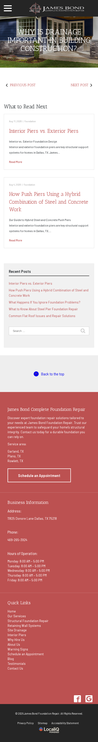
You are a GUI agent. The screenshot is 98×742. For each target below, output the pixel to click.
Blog (11, 659)
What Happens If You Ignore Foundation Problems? (44, 302)
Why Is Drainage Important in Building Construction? (49, 40)
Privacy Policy (25, 723)
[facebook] (77, 698)
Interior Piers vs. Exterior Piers (43, 131)
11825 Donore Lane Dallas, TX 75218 (32, 518)
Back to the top (52, 373)
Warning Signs (18, 649)
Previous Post (22, 85)
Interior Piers (17, 635)
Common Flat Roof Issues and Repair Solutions (42, 316)
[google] (88, 698)
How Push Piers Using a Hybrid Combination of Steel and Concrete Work (48, 201)
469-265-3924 (17, 540)
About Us (14, 644)
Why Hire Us (16, 639)
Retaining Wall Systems (24, 625)
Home (12, 611)
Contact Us (15, 668)
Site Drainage (17, 630)
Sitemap (42, 723)
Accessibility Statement (65, 723)
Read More (15, 161)
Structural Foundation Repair (28, 621)
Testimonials (17, 663)
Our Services (17, 616)
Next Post (79, 85)
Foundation (30, 121)
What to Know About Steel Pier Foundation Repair (43, 309)
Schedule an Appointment (39, 475)
